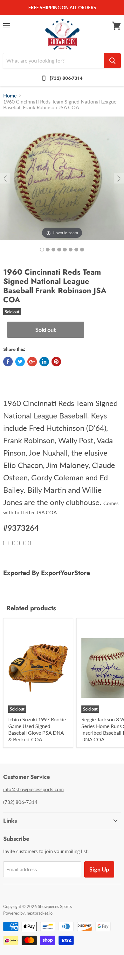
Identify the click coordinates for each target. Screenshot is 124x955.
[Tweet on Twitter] (20, 361)
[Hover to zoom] (62, 178)
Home (10, 95)
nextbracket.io (39, 913)
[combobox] (53, 60)
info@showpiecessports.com (33, 789)
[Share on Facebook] (8, 361)
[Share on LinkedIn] (44, 361)
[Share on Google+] (32, 361)
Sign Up (99, 869)
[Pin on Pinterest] (56, 361)
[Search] (112, 60)
